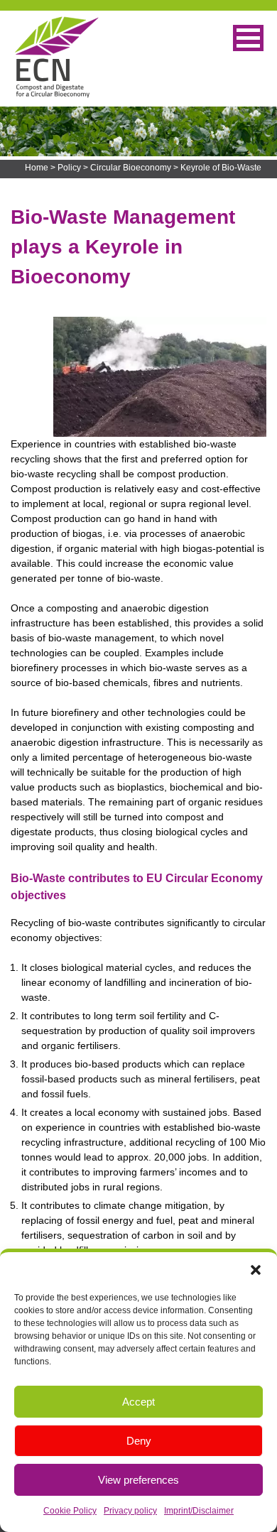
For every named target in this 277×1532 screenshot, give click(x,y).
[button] (256, 1270)
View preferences (138, 1480)
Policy (69, 168)
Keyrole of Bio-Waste (220, 168)
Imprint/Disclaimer (199, 1511)
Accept (138, 1402)
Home (36, 168)
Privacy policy (130, 1511)
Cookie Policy (70, 1511)
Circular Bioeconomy (130, 168)
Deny (138, 1441)
